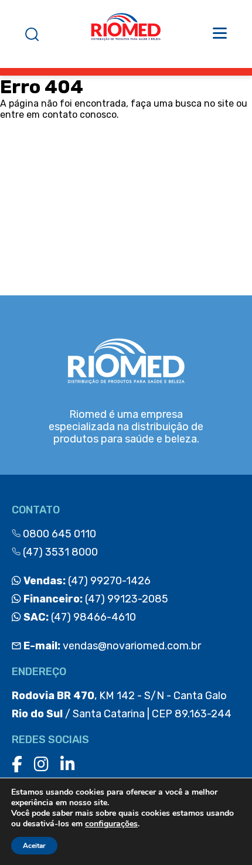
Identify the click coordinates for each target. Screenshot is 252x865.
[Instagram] (41, 764)
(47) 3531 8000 (59, 552)
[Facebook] (17, 764)
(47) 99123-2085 (94, 598)
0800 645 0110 (58, 533)
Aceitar (34, 845)
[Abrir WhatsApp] (222, 835)
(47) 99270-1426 (86, 580)
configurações (111, 824)
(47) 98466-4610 (78, 617)
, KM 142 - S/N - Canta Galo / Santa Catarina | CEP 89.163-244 (121, 704)
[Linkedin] (67, 764)
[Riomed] (126, 34)
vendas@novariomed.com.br (112, 645)
